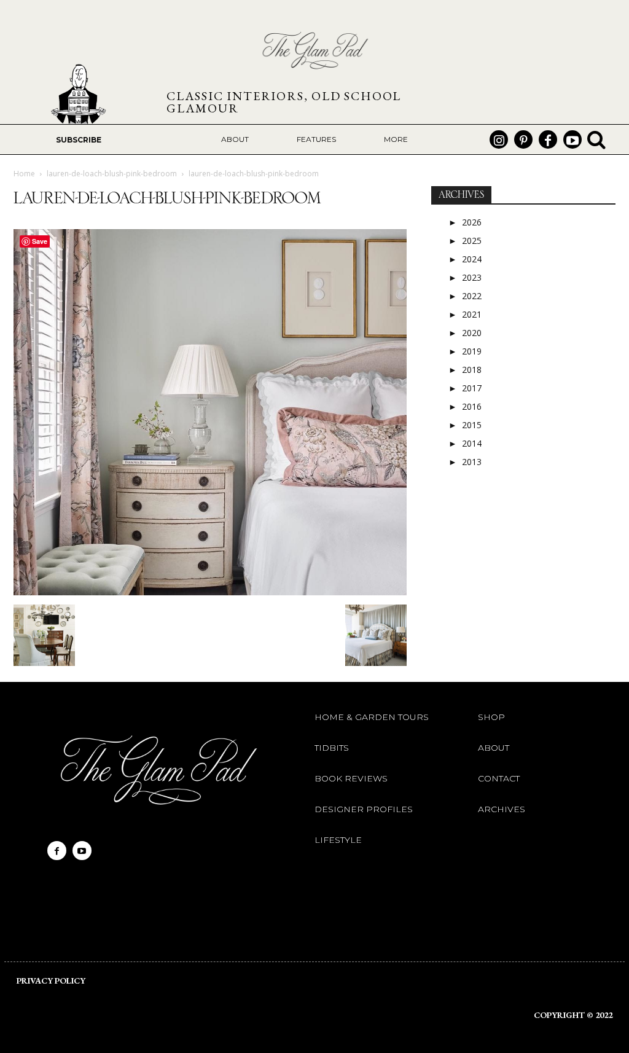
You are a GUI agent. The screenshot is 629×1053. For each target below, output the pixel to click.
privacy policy (51, 980)
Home (24, 173)
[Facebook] (548, 139)
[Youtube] (572, 139)
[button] (596, 139)
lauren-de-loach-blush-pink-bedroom (112, 173)
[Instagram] (499, 139)
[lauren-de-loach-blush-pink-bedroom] (210, 592)
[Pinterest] (523, 139)
